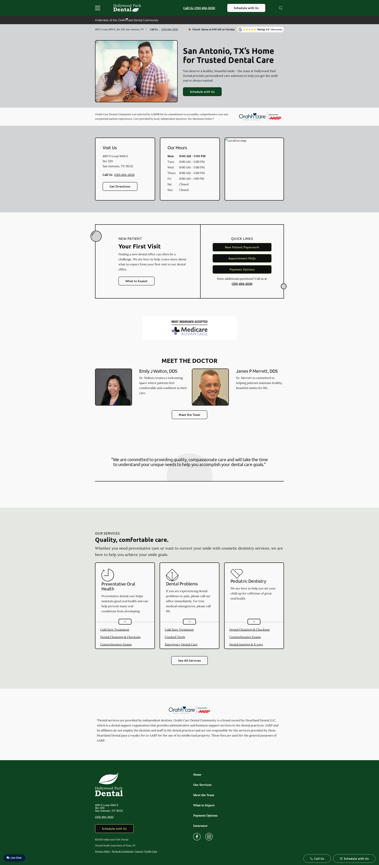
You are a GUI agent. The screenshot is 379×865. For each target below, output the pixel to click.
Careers (139, 851)
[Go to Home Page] (127, 8)
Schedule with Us (246, 8)
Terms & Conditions (122, 851)
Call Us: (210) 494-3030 (199, 8)
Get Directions (120, 186)
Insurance (200, 825)
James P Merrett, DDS (257, 371)
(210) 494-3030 (169, 29)
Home (197, 774)
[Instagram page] (209, 836)
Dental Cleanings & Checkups (120, 637)
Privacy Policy (102, 851)
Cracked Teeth (175, 637)
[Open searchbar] (280, 8)
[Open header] (98, 8)
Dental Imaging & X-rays (246, 644)
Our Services (202, 785)
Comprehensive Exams (116, 644)
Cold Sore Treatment (114, 629)
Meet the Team (189, 415)
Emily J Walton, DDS (158, 371)
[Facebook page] (197, 836)
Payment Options (242, 269)
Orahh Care (150, 851)
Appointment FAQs (242, 258)
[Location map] (254, 169)
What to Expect (136, 281)
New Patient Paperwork (242, 247)
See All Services (189, 660)
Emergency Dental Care (181, 644)
